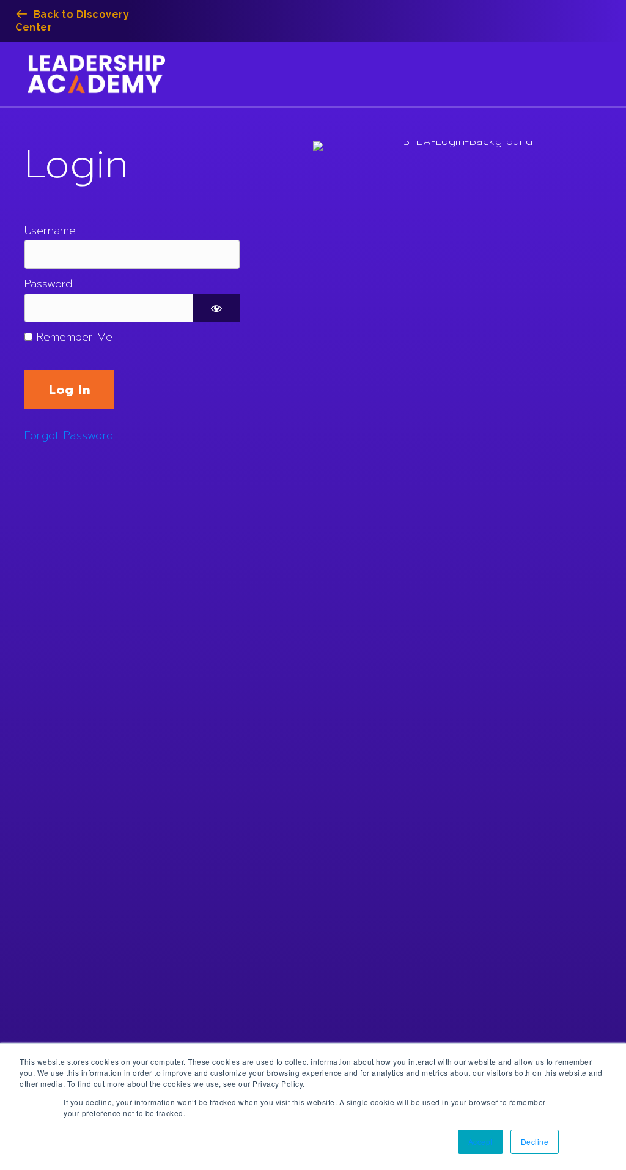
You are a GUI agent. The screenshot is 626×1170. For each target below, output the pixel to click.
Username (50, 230)
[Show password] (216, 308)
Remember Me (72, 337)
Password (48, 283)
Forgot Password (69, 435)
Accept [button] (480, 1141)
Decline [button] (535, 1141)
